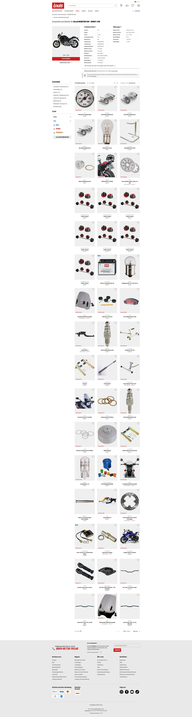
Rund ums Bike (79, 674)
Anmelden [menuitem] (137, 11)
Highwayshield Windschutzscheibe (107, 622)
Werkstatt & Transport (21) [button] (60, 103)
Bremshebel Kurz (107, 517)
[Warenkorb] (138, 5)
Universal (85, 383)
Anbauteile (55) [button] (57, 106)
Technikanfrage (56, 665)
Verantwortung (101, 674)
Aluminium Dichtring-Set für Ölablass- (84, 450)
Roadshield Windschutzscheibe (85, 316)
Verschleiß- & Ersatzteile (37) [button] (60, 86)
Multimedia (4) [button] (57, 101)
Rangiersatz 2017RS (129, 350)
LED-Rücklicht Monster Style (129, 316)
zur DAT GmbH (114, 71)
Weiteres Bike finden (65, 62)
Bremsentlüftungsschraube (107, 350)
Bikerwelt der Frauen (80, 660)
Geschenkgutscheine (57, 672)
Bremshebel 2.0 (84, 350)
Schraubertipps (79, 667)
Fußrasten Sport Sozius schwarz (84, 587)
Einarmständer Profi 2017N (129, 383)
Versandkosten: (88, 710)
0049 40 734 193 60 (67, 648)
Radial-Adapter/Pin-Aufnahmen (129, 450)
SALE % (58, 128)
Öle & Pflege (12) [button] (57, 89)
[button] (137, 1)
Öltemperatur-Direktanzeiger (84, 114)
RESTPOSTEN (59, 132)
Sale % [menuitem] (77, 11)
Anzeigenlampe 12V (84, 484)
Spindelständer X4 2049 (129, 148)
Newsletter (55, 669)
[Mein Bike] (126, 5)
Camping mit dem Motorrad (82, 679)
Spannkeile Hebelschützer (107, 114)
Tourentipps (78, 662)
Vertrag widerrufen (57, 679)
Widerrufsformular (124, 669)
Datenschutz (123, 665)
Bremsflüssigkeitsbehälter (107, 484)
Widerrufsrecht (123, 667)
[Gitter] (114, 83)
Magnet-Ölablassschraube (85, 181)
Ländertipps (78, 665)
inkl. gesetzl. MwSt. (96, 709)
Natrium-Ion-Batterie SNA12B (107, 283)
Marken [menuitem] (84, 11)
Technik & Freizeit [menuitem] (68, 11)
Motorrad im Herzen (80, 669)
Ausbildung (100, 665)
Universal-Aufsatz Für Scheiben (84, 417)
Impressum (123, 660)
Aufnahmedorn (107, 383)
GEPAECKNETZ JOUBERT (107, 181)
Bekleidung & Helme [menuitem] (57, 11)
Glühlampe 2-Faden (107, 148)
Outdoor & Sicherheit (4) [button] (59, 98)
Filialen (99, 662)
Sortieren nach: (124, 83)
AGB (121, 662)
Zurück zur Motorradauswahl (61, 17)
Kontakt (54, 660)
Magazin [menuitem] (90, 11)
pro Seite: (89, 83)
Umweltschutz (123, 677)
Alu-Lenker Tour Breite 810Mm (130, 587)
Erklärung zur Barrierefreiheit (127, 674)
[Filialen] (121, 5)
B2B (53, 662)
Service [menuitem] (97, 11)
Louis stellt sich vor (102, 660)
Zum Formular (93, 76)
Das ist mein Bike (66, 58)
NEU (58, 124)
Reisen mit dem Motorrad (81, 672)
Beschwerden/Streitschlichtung (128, 672)
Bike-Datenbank (56, 667)
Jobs (98, 667)
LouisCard (55, 674)
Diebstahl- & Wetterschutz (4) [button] (61, 95)
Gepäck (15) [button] (56, 92)
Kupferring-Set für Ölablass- (107, 417)
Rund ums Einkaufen (102, 669)
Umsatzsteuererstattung (103, 672)
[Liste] (117, 83)
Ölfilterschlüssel (107, 450)
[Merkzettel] (132, 5)
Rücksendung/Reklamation (59, 677)
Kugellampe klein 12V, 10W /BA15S (130, 283)
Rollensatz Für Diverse (107, 316)
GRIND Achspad (84, 216)
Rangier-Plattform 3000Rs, (130, 552)
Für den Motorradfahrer (81, 677)
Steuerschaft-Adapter (107, 552)
